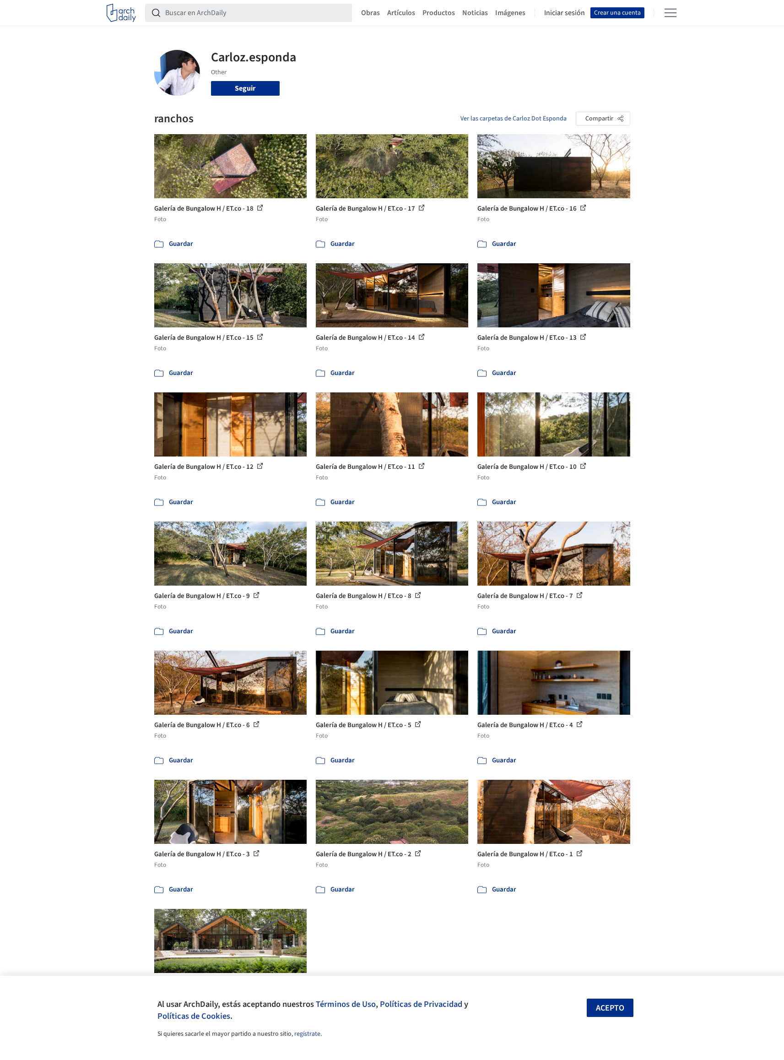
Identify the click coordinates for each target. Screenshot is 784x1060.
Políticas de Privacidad (421, 1004)
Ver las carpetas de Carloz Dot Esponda (513, 118)
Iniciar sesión (564, 13)
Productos (438, 13)
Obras (370, 13)
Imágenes (510, 13)
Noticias (475, 13)
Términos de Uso (346, 1004)
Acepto (610, 1008)
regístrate (307, 1033)
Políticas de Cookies (193, 1016)
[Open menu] (670, 12)
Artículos (401, 13)
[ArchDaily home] (121, 13)
